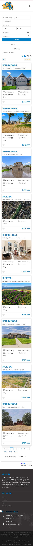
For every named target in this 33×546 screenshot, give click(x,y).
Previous (6, 449)
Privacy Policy (27, 544)
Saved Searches (6, 506)
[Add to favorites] (3, 102)
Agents (4, 503)
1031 (5, 452)
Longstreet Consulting (15, 544)
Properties (5, 500)
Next (15, 452)
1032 (10, 452)
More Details (16, 79)
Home (4, 497)
